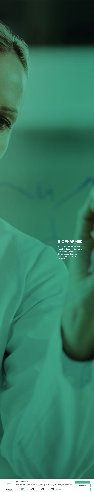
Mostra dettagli (59, 489)
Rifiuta (82, 489)
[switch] (32, 489)
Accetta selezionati (82, 485)
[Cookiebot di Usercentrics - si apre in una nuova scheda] (9, 490)
